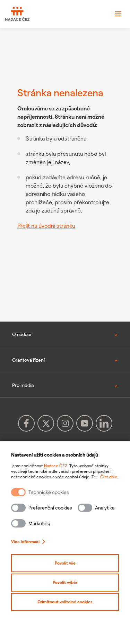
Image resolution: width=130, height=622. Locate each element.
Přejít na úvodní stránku (46, 225)
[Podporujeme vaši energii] (17, 14)
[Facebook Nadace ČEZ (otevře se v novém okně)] (26, 423)
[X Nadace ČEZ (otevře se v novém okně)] (45, 423)
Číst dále (108, 476)
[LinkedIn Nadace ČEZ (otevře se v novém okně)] (104, 423)
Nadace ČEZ (55, 465)
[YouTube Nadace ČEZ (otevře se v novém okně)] (84, 423)
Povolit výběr (65, 582)
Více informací (25, 541)
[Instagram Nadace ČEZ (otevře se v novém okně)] (65, 423)
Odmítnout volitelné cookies (65, 601)
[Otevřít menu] (118, 14)
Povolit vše (65, 563)
